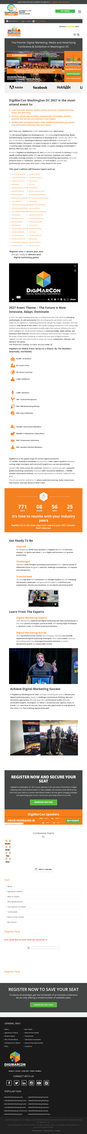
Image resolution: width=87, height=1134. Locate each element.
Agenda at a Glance (14, 891)
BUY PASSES (65, 11)
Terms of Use (48, 1131)
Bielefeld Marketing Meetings (39, 1101)
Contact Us (28, 1046)
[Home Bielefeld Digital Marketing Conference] (11, 10)
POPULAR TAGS (13, 1091)
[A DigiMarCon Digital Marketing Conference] (15, 1066)
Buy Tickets (28, 1029)
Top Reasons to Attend (16, 907)
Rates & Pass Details (15, 917)
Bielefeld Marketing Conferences (16, 1111)
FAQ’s (6, 1046)
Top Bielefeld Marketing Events (15, 1107)
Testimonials (12, 912)
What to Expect (13, 896)
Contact (57, 1131)
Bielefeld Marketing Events (14, 1097)
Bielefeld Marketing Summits (38, 1111)
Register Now (12, 931)
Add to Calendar (45, 869)
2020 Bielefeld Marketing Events (15, 1101)
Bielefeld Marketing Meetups (38, 1104)
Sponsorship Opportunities (34, 1043)
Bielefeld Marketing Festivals (38, 1097)
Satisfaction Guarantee (33, 1039)
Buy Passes (12, 922)
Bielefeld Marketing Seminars (39, 1107)
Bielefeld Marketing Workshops (39, 1114)
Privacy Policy (37, 1131)
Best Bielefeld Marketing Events (15, 1104)
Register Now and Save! (60, 2)
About (9, 886)
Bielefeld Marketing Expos (13, 1114)
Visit (7, 879)
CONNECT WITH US (23, 1076)
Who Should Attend (14, 901)
